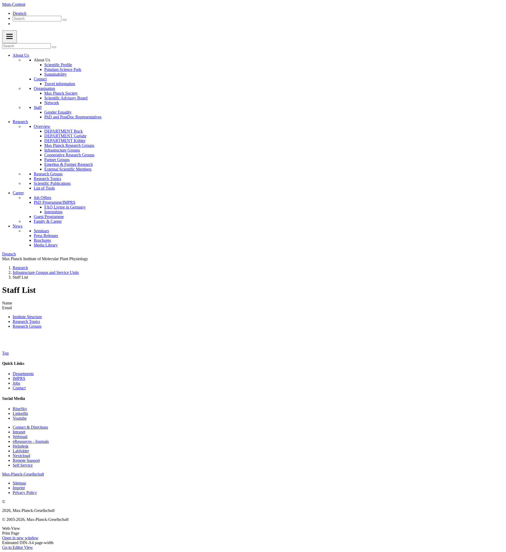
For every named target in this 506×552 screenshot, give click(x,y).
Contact (40, 79)
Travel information (59, 83)
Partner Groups (57, 159)
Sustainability (55, 74)
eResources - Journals (31, 441)
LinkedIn (20, 413)
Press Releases (46, 235)
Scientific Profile (58, 64)
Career (18, 193)
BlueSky (20, 408)
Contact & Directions (30, 427)
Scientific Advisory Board (65, 98)
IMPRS (19, 378)
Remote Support (26, 460)
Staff (38, 107)
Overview (42, 126)
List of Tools (44, 188)
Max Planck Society (61, 93)
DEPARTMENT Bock (63, 131)
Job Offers (42, 197)
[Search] (64, 20)
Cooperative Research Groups (69, 155)
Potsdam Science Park (62, 69)
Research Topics (47, 178)
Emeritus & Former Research (68, 164)
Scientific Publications (52, 183)
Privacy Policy (25, 492)
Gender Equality (58, 112)
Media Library (46, 245)
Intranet (19, 432)
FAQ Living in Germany (65, 207)
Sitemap (19, 483)
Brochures (42, 240)
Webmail (20, 436)
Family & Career (48, 221)
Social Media (13, 398)
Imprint (19, 488)
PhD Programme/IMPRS (54, 202)
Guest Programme (49, 216)
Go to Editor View (17, 547)
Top (5, 353)
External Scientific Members (67, 169)
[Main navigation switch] (9, 36)
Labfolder (21, 451)
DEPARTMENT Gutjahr (65, 136)
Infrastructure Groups (62, 150)
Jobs (16, 383)
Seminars (41, 231)
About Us (21, 55)
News (17, 226)
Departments (23, 373)
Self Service (23, 465)
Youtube (20, 418)
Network (51, 102)
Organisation (44, 88)
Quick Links (13, 363)
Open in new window (20, 538)
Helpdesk (20, 446)
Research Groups (48, 174)
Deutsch (19, 13)
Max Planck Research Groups (69, 145)
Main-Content (13, 4)
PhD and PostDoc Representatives (72, 117)
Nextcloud (21, 455)
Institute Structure (27, 316)
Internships (53, 212)
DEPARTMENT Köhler (64, 140)
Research (20, 121)
